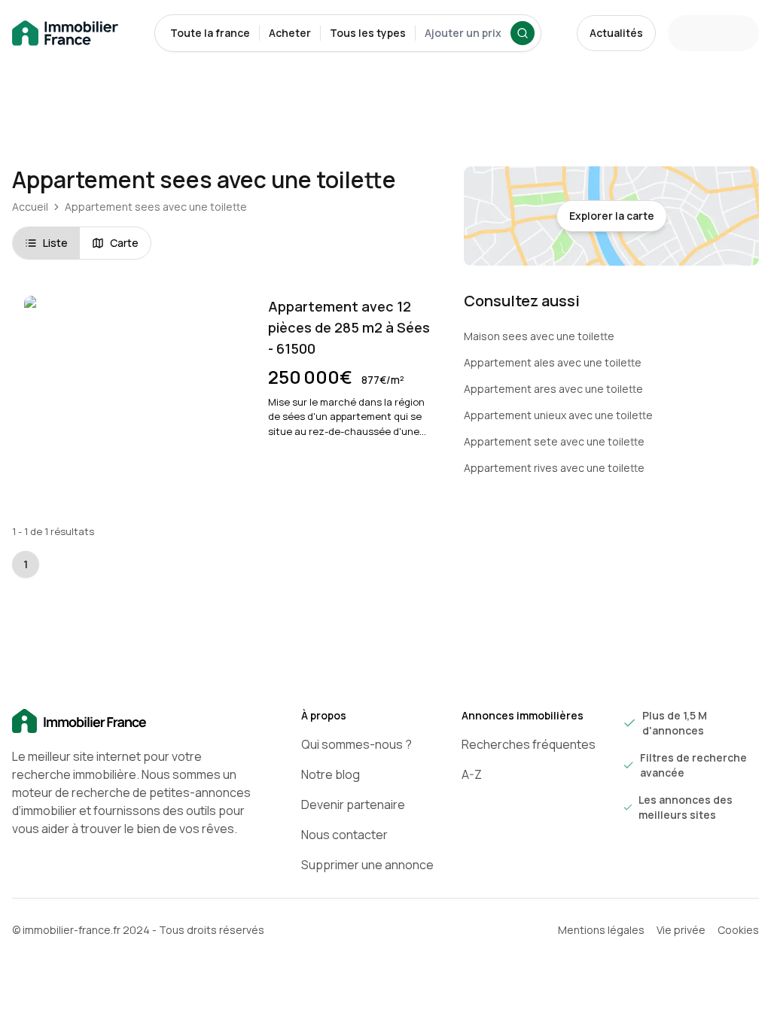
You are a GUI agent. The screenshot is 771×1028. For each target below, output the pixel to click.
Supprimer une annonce (367, 864)
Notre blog (330, 774)
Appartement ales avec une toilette (552, 362)
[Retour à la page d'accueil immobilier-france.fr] (65, 33)
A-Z (472, 774)
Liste (55, 243)
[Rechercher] (522, 33)
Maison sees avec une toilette (539, 336)
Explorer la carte (611, 215)
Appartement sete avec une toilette (554, 441)
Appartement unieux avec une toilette (558, 415)
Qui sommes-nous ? (356, 744)
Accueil (30, 206)
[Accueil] (132, 721)
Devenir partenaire (353, 804)
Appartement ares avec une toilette (553, 389)
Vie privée (681, 930)
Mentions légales (601, 930)
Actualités (616, 33)
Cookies (738, 930)
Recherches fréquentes (529, 744)
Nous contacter (344, 834)
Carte (124, 243)
